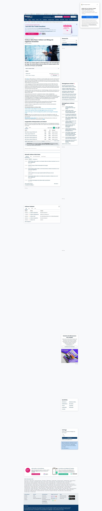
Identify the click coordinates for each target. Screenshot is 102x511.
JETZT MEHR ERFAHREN (63, 474)
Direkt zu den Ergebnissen (67, 439)
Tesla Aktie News (68, 481)
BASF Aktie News (27, 482)
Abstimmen (70, 437)
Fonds (37, 19)
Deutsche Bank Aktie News (43, 483)
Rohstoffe (62, 19)
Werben (34, 497)
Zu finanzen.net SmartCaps (70, 346)
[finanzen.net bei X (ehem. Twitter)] (52, 498)
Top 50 (63, 405)
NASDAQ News (66, 480)
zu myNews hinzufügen (29, 184)
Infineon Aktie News (36, 485)
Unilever (27, 78)
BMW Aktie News (33, 490)
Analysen (33, 75)
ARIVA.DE (50, 509)
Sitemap (25, 499)
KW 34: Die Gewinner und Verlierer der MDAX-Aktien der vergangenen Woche (69, 97)
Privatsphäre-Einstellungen (44, 501)
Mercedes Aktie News (52, 486)
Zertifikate (45, 19)
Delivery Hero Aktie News (53, 489)
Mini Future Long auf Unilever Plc (31, 131)
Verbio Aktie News (67, 490)
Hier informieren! (65, 448)
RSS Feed (56, 183)
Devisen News (72, 480)
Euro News (31, 481)
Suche (70, 44)
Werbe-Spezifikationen (37, 498)
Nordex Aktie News (60, 486)
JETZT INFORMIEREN (35, 474)
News (30, 19)
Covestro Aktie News (42, 488)
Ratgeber (75, 19)
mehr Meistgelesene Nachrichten (68, 99)
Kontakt (25, 495)
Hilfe (34, 495)
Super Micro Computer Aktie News (51, 490)
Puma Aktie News (65, 488)
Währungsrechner (63, 497)
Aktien (26, 19)
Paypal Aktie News (43, 485)
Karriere (25, 497)
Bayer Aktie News (34, 482)
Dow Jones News (60, 480)
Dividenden (71, 407)
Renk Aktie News (57, 485)
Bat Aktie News (27, 490)
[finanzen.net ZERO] (42, 34)
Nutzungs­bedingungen (46, 499)
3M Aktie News (27, 491)
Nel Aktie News (27, 489)
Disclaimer (44, 498)
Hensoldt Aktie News (28, 485)
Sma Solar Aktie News (44, 489)
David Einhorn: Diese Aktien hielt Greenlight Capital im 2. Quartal (68, 92)
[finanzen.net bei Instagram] (52, 496)
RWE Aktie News (50, 485)
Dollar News (26, 481)
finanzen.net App (63, 495)
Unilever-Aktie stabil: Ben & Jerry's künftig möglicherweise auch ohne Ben (39, 110)
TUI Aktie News (59, 482)
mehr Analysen (27, 221)
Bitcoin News (46, 481)
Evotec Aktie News (41, 487)
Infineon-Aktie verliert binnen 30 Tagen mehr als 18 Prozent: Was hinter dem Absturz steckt (69, 95)
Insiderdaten (64, 407)
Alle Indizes (71, 403)
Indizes (33, 19)
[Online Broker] (28, 17)
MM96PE (29, 141)
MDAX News (49, 480)
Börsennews (26, 480)
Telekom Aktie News (69, 489)
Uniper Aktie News (34, 487)
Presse (25, 498)
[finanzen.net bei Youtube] (56, 496)
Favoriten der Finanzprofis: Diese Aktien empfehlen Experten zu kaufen (69, 86)
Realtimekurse (64, 403)
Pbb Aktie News (61, 490)
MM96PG (55, 140)
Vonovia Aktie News (68, 486)
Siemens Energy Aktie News (51, 482)
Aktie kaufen (55, 75)
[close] (97, 4)
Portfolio (63, 409)
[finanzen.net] (28, 16)
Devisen (70, 19)
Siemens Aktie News (50, 488)
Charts (27, 75)
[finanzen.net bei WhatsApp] (53, 500)
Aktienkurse (64, 401)
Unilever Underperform (34, 214)
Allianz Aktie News (66, 482)
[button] (59, 17)
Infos (44, 119)
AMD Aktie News (27, 487)
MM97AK (58, 140)
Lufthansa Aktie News (65, 485)
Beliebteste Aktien (72, 401)
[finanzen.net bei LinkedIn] (54, 498)
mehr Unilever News (28, 183)
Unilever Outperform (34, 212)
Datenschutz (44, 497)
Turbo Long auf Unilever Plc (30, 133)
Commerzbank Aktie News (61, 483)
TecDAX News (54, 480)
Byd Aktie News (27, 486)
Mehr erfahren (31, 33)
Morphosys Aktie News (50, 487)
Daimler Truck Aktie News (35, 489)
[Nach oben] (76, 510)
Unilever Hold (32, 216)
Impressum (44, 495)
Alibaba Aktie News (62, 489)
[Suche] (53, 17)
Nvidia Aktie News (52, 481)
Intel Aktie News (27, 488)
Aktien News (32, 480)
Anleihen (57, 19)
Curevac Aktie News (58, 488)
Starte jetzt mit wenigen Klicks (30, 118)
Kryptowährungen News (38, 481)
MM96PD (31, 141)
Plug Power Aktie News (70, 483)
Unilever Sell (32, 219)
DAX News (44, 480)
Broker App (62, 498)
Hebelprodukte (51, 19)
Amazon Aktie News (41, 482)
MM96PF (26, 141)
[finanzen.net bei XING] (56, 498)
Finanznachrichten (38, 480)
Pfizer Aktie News (67, 487)
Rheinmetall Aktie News (60, 481)
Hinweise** (43, 141)
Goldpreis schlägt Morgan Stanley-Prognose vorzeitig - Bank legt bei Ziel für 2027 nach (69, 89)
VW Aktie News (33, 491)
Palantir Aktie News (34, 488)
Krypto (66, 19)
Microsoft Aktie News (28, 483)
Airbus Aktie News (72, 485)
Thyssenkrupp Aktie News (43, 486)
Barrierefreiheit (45, 503)
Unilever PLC (28, 73)
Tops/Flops (71, 405)
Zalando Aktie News (40, 490)
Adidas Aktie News (72, 488)
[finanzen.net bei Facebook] (54, 496)
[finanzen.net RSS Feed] (55, 500)
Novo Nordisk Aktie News (59, 487)
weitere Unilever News (66, 143)
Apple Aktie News (52, 483)
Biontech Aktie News (34, 486)
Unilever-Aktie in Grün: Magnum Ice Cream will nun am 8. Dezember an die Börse (40, 108)
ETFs (41, 19)
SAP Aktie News (35, 483)
